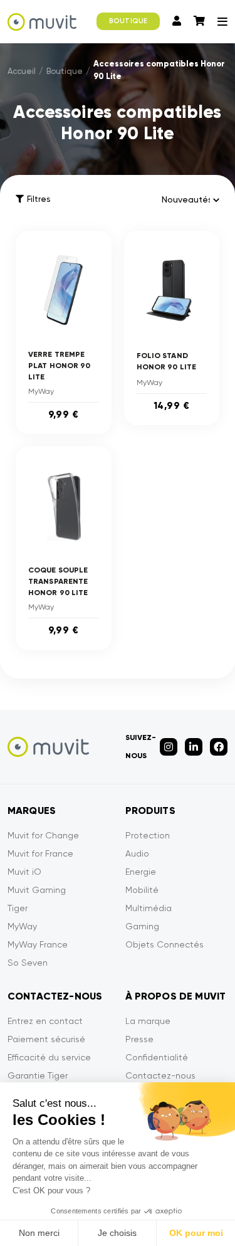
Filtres (38, 199)
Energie (140, 872)
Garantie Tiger (38, 1075)
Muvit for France (40, 853)
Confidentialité (156, 1057)
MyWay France (38, 944)
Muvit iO (24, 872)
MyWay (22, 926)
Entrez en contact (45, 1021)
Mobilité (142, 890)
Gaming (142, 926)
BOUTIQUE (128, 21)
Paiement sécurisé (46, 1039)
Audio (137, 853)
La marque (147, 1021)
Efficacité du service (49, 1057)
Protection (147, 835)
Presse (139, 1039)
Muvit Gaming (37, 890)
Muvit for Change (43, 835)
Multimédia (148, 908)
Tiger (18, 908)
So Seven (28, 963)
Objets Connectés (164, 944)
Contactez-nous (160, 1075)
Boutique (64, 71)
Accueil (22, 71)
